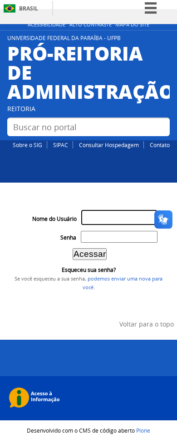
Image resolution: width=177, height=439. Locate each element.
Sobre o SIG (27, 144)
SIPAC (60, 144)
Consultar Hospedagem (109, 144)
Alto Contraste (90, 24)
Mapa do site (132, 24)
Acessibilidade (46, 24)
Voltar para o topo (146, 324)
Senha (68, 237)
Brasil (28, 8)
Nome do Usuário (54, 219)
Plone (143, 430)
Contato (160, 144)
